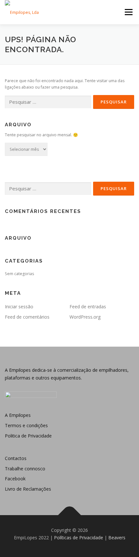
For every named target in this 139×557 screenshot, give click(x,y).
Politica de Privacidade (28, 436)
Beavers (116, 537)
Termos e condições (26, 425)
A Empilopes (18, 415)
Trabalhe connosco (25, 469)
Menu (128, 12)
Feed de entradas (88, 306)
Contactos (16, 458)
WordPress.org (85, 317)
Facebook (15, 478)
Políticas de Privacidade (78, 537)
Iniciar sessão (19, 306)
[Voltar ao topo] (69, 515)
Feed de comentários (27, 317)
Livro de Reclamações (28, 489)
